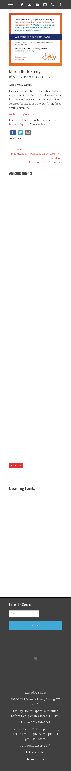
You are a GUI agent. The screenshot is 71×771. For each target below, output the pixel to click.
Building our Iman (52, 438)
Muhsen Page (17, 124)
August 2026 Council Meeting (51, 356)
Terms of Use (36, 759)
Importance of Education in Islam (32, 258)
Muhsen (16, 138)
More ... (15, 465)
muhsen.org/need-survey (25, 114)
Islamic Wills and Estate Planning (52, 303)
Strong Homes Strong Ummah (51, 188)
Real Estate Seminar (51, 275)
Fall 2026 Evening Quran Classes (52, 214)
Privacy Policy (35, 752)
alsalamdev (44, 77)
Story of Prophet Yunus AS (52, 413)
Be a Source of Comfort (52, 328)
